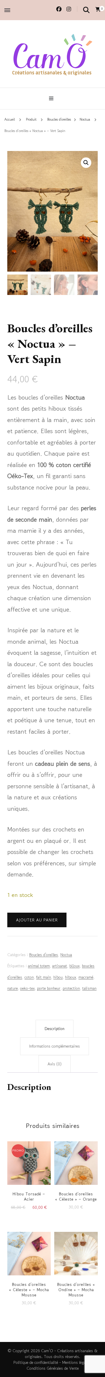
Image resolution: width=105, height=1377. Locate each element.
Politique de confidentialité (35, 1362)
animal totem (39, 966)
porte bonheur (48, 988)
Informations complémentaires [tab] (54, 1046)
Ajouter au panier (37, 920)
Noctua (66, 955)
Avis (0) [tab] (55, 1064)
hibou (58, 977)
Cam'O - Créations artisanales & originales (61, 1353)
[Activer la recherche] (86, 9)
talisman (89, 988)
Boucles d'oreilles (43, 955)
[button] (86, 162)
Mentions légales (76, 1362)
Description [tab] (54, 1029)
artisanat (59, 966)
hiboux (70, 977)
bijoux (74, 966)
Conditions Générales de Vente (53, 1368)
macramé (85, 977)
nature (12, 988)
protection (71, 988)
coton (29, 977)
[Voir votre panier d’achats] (98, 9)
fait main (43, 977)
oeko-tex (27, 988)
